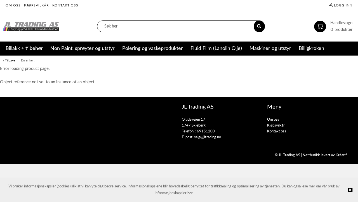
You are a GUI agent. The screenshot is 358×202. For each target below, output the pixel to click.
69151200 (206, 131)
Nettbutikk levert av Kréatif (325, 155)
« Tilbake (9, 60)
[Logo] (31, 26)
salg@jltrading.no (207, 137)
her (189, 193)
